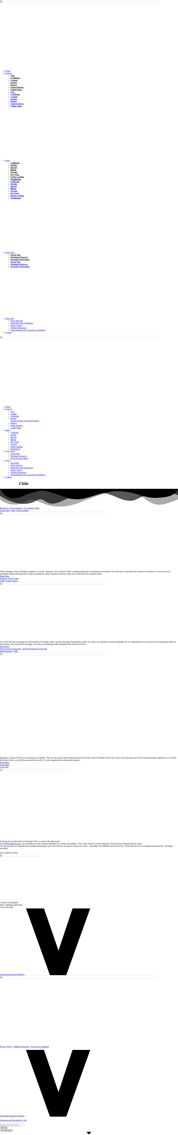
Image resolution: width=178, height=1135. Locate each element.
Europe (13, 83)
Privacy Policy (6, 1046)
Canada (13, 80)
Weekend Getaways (19, 257)
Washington (15, 179)
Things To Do (24, 269)
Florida (8, 108)
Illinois (13, 170)
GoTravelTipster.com (11, 844)
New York (14, 175)
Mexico (13, 85)
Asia (12, 76)
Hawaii (8, 119)
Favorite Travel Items (19, 259)
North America (18, 119)
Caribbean (15, 78)
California (14, 163)
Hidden (8, 205)
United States (16, 90)
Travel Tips (27, 113)
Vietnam (23, 124)
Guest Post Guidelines (40, 1046)
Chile (7, 113)
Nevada (13, 172)
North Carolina (17, 177)
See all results (6, 1130)
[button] (91, 73)
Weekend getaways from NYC (38, 200)
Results (4, 1128)
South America (17, 87)
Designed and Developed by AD (13, 1120)
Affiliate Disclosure (21, 1046)
